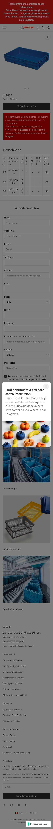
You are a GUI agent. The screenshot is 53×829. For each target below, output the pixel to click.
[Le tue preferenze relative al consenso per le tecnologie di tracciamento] (38, 824)
